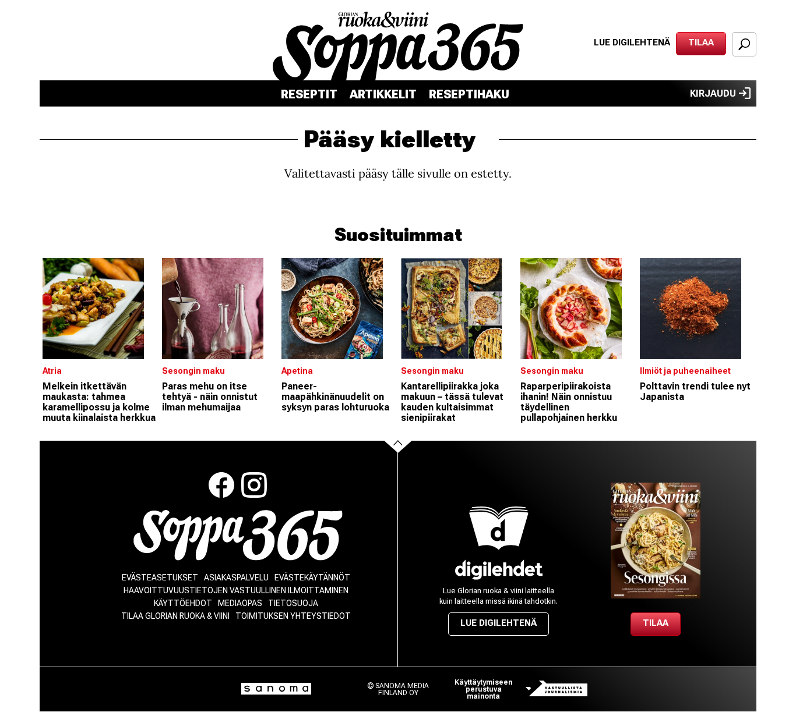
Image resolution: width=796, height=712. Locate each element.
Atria (52, 371)
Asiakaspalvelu (236, 577)
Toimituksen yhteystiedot (293, 616)
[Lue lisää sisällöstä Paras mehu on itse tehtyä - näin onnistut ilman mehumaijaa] (219, 308)
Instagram (254, 485)
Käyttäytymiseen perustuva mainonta (483, 689)
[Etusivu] (238, 535)
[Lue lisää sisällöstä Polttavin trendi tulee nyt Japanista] (696, 308)
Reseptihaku (469, 94)
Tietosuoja (293, 603)
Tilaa (701, 42)
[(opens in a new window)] (499, 569)
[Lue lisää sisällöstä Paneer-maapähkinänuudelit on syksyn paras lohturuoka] (338, 308)
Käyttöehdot (183, 603)
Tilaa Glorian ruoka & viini (175, 616)
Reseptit (309, 94)
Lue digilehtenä (632, 42)
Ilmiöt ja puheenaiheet (685, 371)
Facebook (221, 485)
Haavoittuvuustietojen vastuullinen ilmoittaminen (236, 590)
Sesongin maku (193, 371)
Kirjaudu (713, 93)
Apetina (297, 371)
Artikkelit (383, 94)
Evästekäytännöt (312, 577)
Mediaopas (240, 603)
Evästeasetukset (160, 577)
